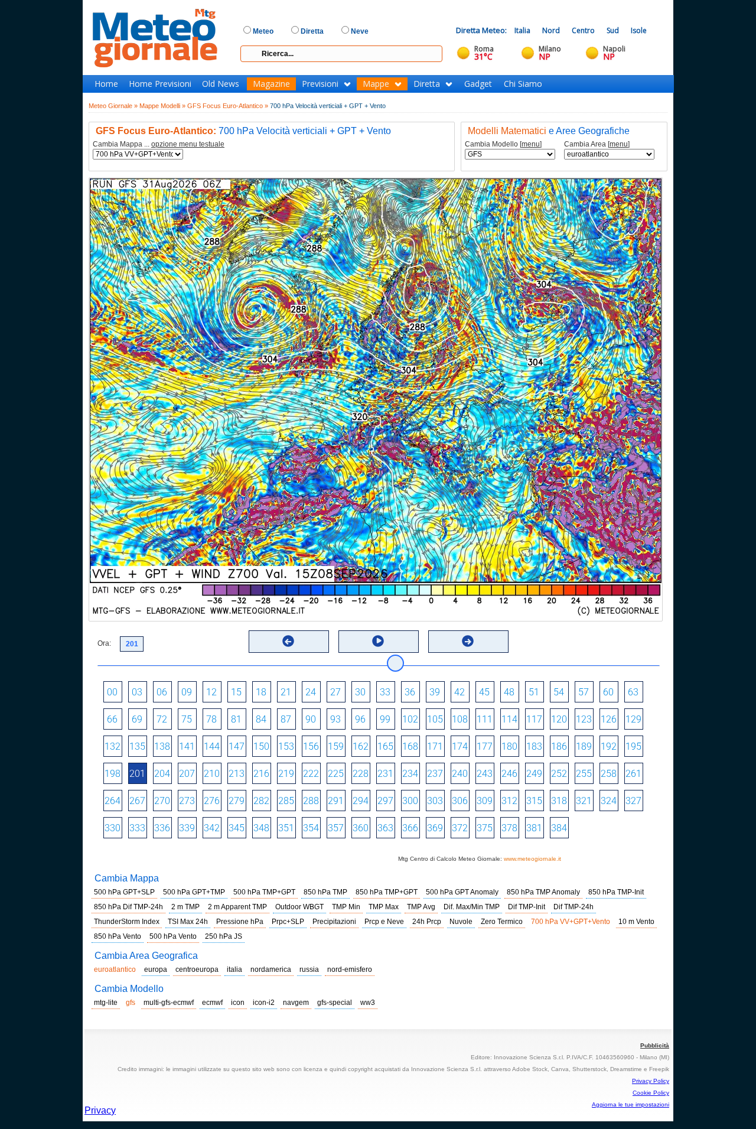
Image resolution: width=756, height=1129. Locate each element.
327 (633, 800)
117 (534, 719)
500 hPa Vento (173, 936)
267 (137, 800)
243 (485, 773)
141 (187, 746)
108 (460, 719)
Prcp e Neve (384, 921)
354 (311, 828)
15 (236, 692)
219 (286, 773)
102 (410, 719)
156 (311, 746)
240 (460, 773)
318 (559, 800)
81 (236, 719)
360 (361, 828)
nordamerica (270, 969)
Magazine (271, 84)
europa (155, 969)
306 (460, 800)
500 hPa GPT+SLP (124, 892)
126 (609, 719)
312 (509, 800)
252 (559, 773)
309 (485, 800)
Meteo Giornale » (113, 105)
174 (460, 746)
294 (361, 800)
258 (609, 773)
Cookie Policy (651, 1092)
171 (435, 746)
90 (310, 719)
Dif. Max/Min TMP (472, 907)
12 (211, 692)
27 (335, 692)
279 (237, 800)
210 (212, 773)
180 (509, 746)
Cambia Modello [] (503, 144)
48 (509, 692)
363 (385, 828)
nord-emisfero (349, 969)
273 (187, 800)
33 (385, 692)
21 (286, 692)
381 (534, 828)
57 (583, 692)
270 (162, 800)
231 (385, 773)
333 (137, 828)
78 (211, 719)
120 (559, 719)
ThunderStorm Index (126, 921)
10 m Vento (636, 921)
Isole (639, 30)
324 (609, 800)
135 (137, 746)
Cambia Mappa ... (158, 144)
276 (212, 800)
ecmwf (212, 1002)
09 (186, 692)
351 (286, 828)
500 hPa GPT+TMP (194, 892)
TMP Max (384, 907)
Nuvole (460, 921)
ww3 (367, 1002)
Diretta (426, 84)
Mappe (376, 84)
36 (410, 692)
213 (237, 773)
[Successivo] (468, 641)
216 (261, 773)
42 (459, 692)
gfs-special (334, 1002)
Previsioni (320, 84)
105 (435, 719)
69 (137, 719)
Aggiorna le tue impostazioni (630, 1104)
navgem (296, 1002)
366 (410, 828)
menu (531, 144)
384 (559, 828)
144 (212, 746)
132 (112, 746)
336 (162, 828)
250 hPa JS (223, 936)
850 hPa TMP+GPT (387, 892)
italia (234, 969)
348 (261, 828)
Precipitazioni (334, 921)
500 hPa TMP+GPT (264, 892)
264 (112, 800)
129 (633, 719)
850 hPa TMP (325, 892)
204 (162, 773)
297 (385, 800)
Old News (220, 84)
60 (608, 692)
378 (509, 828)
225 (336, 773)
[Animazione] (378, 641)
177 (485, 746)
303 (435, 800)
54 (558, 692)
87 (286, 719)
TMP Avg (421, 907)
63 (633, 692)
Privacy (100, 1110)
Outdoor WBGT (299, 907)
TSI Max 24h (188, 921)
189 (584, 746)
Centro (583, 30)
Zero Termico (502, 921)
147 (237, 746)
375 (485, 828)
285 (286, 800)
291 (336, 800)
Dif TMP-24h (573, 907)
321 (584, 800)
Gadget (478, 84)
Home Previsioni (160, 84)
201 (137, 773)
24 (310, 692)
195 (633, 746)
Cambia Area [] (597, 144)
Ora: (104, 643)
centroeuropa (197, 969)
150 (261, 746)
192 (609, 746)
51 (534, 692)
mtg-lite (106, 1002)
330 (112, 828)
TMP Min (346, 907)
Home (106, 84)
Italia (522, 30)
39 (434, 692)
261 (633, 773)
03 (137, 692)
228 (361, 773)
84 (261, 719)
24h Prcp (426, 921)
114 (509, 719)
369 (435, 828)
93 (335, 719)
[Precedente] (288, 641)
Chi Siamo (523, 84)
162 (361, 746)
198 (112, 773)
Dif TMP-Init (526, 907)
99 (385, 719)
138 (162, 746)
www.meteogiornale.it (532, 858)
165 (385, 746)
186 (559, 746)
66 (112, 719)
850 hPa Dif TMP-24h (128, 907)
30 (360, 692)
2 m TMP (185, 907)
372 (460, 828)
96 (360, 719)
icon (238, 1002)
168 (410, 746)
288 (311, 800)
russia (309, 969)
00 (112, 692)
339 (187, 828)
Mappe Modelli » (162, 105)
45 (484, 692)
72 (162, 719)
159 (336, 746)
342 (212, 828)
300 (410, 800)
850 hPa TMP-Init (616, 892)
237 (435, 773)
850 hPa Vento (117, 936)
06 (162, 692)
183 (534, 746)
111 (485, 719)
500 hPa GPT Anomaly (462, 892)
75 (186, 719)
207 (187, 773)
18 (261, 692)
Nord (551, 30)
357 (336, 828)
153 (286, 746)
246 (509, 773)
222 (311, 773)
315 (534, 800)
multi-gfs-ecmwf (169, 1002)
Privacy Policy (650, 1081)
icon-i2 (264, 1002)
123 (584, 719)
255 (584, 773)
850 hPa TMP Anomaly (543, 892)
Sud (613, 30)
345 (237, 828)
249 (534, 773)
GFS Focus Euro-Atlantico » (227, 105)
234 (410, 773)
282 (261, 800)
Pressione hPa (239, 921)
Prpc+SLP (288, 921)
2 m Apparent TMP (237, 907)
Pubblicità (654, 1045)
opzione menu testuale (187, 144)
